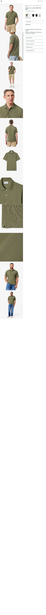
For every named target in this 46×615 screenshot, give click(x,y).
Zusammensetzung (30, 40)
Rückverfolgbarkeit (30, 50)
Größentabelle (27, 24)
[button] (40, 1)
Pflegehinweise (29, 47)
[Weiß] (30, 15)
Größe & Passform (30, 44)
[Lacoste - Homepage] (1, 1)
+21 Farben (40, 15)
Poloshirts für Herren (28, 5)
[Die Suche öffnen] (42, 1)
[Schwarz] (33, 15)
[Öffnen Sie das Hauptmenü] (44, 1)
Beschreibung (29, 37)
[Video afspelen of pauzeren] (2, 59)
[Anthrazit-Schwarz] (36, 15)
